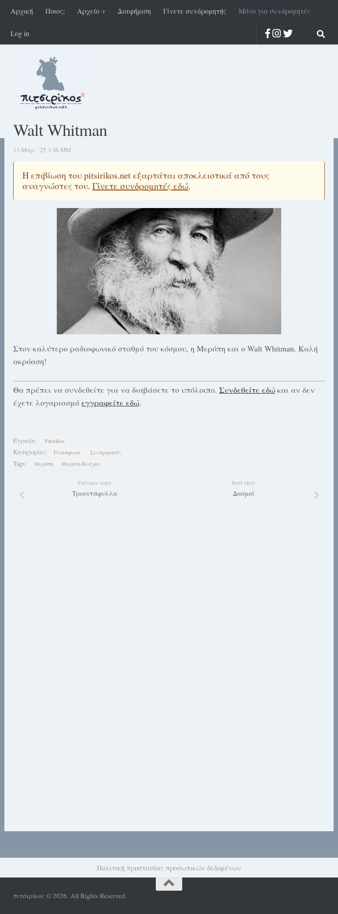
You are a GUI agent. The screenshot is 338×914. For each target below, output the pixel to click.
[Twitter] (288, 33)
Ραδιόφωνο (67, 452)
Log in (20, 33)
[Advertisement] (70, 688)
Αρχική (22, 10)
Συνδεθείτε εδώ (247, 389)
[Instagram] (276, 33)
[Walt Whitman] (169, 271)
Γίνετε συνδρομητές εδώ (140, 186)
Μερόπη (43, 463)
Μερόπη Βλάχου (81, 463)
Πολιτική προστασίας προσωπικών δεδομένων (169, 867)
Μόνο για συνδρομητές (274, 10)
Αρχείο (88, 10)
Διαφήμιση (134, 10)
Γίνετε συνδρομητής (194, 10)
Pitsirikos (55, 440)
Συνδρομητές (105, 452)
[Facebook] (267, 33)
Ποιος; (55, 10)
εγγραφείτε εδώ (110, 402)
